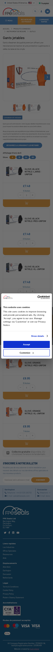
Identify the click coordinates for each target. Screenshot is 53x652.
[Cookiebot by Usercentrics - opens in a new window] (38, 297)
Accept (26, 344)
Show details (37, 336)
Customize (25, 353)
